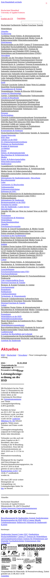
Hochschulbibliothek (9, 536)
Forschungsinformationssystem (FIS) (15, 272)
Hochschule (5, 25)
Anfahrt (4, 508)
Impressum (11, 508)
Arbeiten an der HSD (9, 140)
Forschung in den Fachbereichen (13, 236)
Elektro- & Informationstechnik (13, 153)
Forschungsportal (7, 287)
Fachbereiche (16, 25)
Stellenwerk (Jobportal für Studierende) (32, 522)
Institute (4, 244)
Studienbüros (34, 534)
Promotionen (6, 215)
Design (3, 151)
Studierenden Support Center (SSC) (14, 534)
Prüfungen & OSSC (8, 191)
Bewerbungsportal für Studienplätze (15, 518)
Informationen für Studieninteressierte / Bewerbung (20, 178)
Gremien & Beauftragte (10, 98)
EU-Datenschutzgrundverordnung (14, 142)
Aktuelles (4, 31)
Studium (24, 25)
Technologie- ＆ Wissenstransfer (13, 296)
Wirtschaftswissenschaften (11, 162)
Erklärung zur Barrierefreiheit (12, 144)
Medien (4, 157)
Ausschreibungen (7, 269)
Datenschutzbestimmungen (26, 508)
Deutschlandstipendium (10, 222)
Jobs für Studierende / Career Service (15, 207)
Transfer (40, 25)
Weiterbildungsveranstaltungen (13, 325)
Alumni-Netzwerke (8, 135)
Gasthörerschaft (7, 332)
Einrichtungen (6, 42)
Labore (3, 260)
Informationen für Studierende (12, 200)
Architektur (5, 148)
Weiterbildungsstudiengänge (12, 319)
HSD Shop (5, 137)
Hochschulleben (7, 115)
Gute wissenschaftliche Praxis (12, 280)
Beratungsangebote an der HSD (13, 202)
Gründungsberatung (8, 294)
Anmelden (5, 576)
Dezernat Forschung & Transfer (13, 283)
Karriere (4, 525)
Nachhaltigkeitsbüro (16, 541)
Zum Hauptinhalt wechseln (11, 2)
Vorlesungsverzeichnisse (10, 189)
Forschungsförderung (9, 274)
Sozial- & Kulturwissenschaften (13, 159)
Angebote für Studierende (11, 340)
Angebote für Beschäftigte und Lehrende (16, 334)
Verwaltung (5, 55)
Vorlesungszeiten (7, 187)
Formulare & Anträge (9, 205)
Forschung (32, 25)
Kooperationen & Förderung (12, 131)
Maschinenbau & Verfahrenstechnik (14, 155)
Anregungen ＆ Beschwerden (12, 185)
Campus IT (21, 536)
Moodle (38, 520)
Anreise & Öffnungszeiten (11, 93)
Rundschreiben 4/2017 (9, 471)
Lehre (3, 182)
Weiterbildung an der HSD (11, 316)
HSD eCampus (28, 520)
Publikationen (6, 292)
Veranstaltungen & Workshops (12, 218)
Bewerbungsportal (8, 180)
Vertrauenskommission (12, 399)
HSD (3, 355)
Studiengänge (6, 164)
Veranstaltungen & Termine (11, 89)
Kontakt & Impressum (9, 146)
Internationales (6, 209)
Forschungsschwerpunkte (11, 226)
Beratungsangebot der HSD (11, 520)
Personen (4, 113)
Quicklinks (21, 18)
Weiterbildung (6, 29)
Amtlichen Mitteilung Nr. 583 (10, 420)
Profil (3, 82)
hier (2, 488)
